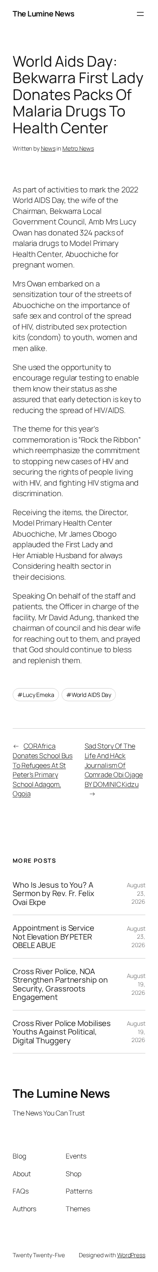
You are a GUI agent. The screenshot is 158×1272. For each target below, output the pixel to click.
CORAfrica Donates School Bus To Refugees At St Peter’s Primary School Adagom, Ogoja (42, 769)
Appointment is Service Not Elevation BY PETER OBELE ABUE (53, 936)
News (48, 148)
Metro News (78, 148)
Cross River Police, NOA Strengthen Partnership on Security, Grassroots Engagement (60, 984)
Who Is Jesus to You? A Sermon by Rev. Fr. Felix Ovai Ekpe (53, 893)
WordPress (131, 1255)
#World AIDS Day (89, 695)
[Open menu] (140, 14)
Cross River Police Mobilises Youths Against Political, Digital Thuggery (62, 1032)
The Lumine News (44, 13)
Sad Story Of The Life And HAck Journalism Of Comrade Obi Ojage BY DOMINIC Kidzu (114, 765)
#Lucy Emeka (35, 695)
